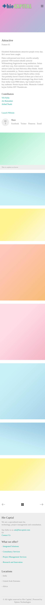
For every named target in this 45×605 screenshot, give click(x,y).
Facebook (15, 123)
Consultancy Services (11, 551)
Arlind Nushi (7, 104)
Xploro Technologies (22, 602)
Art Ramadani (7, 101)
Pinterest (31, 123)
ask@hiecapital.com (22, 530)
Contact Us (6, 535)
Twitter (23, 123)
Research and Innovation (12, 562)
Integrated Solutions (11, 546)
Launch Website (8, 113)
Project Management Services (14, 557)
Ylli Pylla (5, 98)
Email (39, 123)
